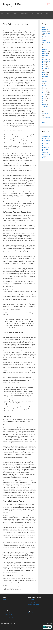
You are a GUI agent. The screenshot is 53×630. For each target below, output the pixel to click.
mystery (25, 586)
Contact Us (9, 17)
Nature (44, 91)
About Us (5, 599)
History (44, 74)
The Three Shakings (8, 588)
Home (2, 13)
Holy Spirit (20, 586)
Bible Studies (31, 599)
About (8, 13)
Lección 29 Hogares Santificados (45, 145)
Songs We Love (46, 110)
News (33, 13)
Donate (3, 17)
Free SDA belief (46, 69)
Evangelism (45, 59)
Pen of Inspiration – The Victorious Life (12, 589)
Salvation (44, 99)
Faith (43, 65)
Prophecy (44, 93)
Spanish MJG (45, 113)
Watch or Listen (24, 13)
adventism (6, 586)
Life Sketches (45, 85)
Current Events (46, 42)
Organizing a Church (8, 617)
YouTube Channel (7, 614)
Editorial (44, 51)
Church (5, 585)
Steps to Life (12, 4)
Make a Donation (32, 612)
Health (44, 72)
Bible (43, 27)
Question (44, 95)
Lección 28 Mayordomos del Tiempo (45, 150)
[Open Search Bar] (47, 17)
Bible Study (14, 13)
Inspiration (45, 76)
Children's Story (46, 33)
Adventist (11, 586)
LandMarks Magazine (33, 604)
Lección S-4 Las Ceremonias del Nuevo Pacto (46, 136)
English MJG (45, 55)
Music (43, 89)
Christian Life (45, 36)
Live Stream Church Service (9, 612)
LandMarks (39, 13)
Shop (47, 13)
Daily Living (45, 46)
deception (16, 586)
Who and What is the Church (10, 616)
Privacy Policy (49, 623)
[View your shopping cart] (51, 17)
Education (45, 53)
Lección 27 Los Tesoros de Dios (46, 156)
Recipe (44, 97)
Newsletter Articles (32, 606)
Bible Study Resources (33, 602)
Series (43, 100)
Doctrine (44, 49)
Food (43, 67)
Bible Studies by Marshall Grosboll (37, 601)
